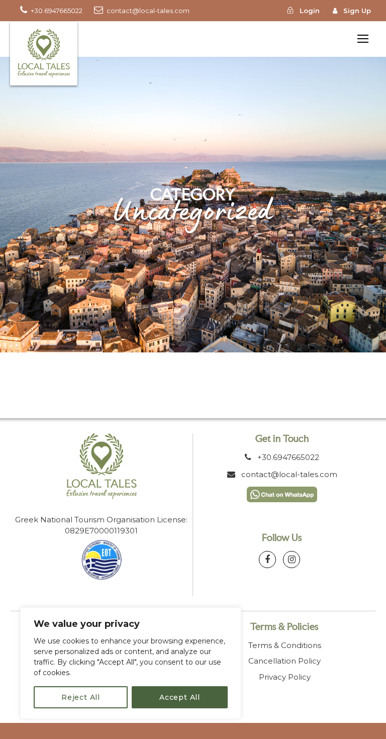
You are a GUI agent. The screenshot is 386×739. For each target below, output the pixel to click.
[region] (130, 663)
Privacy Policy (285, 677)
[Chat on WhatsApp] (282, 493)
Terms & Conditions (284, 645)
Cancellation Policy (284, 661)
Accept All (179, 697)
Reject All (80, 697)
